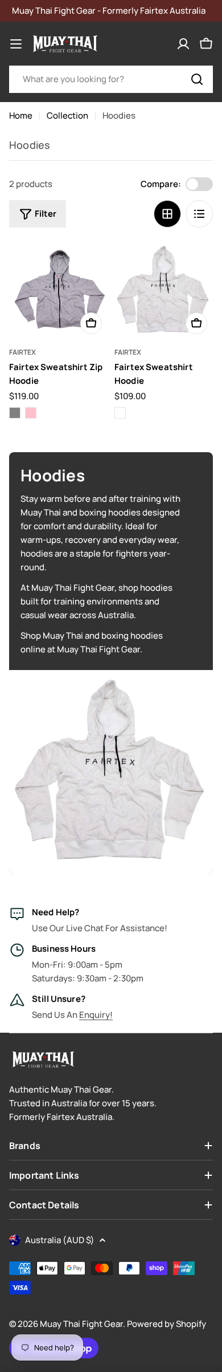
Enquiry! (96, 1015)
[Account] (183, 44)
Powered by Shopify (166, 1324)
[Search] (197, 79)
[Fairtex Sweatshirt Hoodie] (163, 290)
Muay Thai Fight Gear (81, 1324)
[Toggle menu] (16, 44)
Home (20, 115)
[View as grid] (167, 214)
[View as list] (199, 214)
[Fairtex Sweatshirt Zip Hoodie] (58, 290)
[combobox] (111, 79)
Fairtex (22, 352)
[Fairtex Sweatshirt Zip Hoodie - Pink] (30, 413)
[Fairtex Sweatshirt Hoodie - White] (120, 413)
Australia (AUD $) (59, 1240)
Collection (67, 115)
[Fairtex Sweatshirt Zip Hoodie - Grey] (14, 413)
